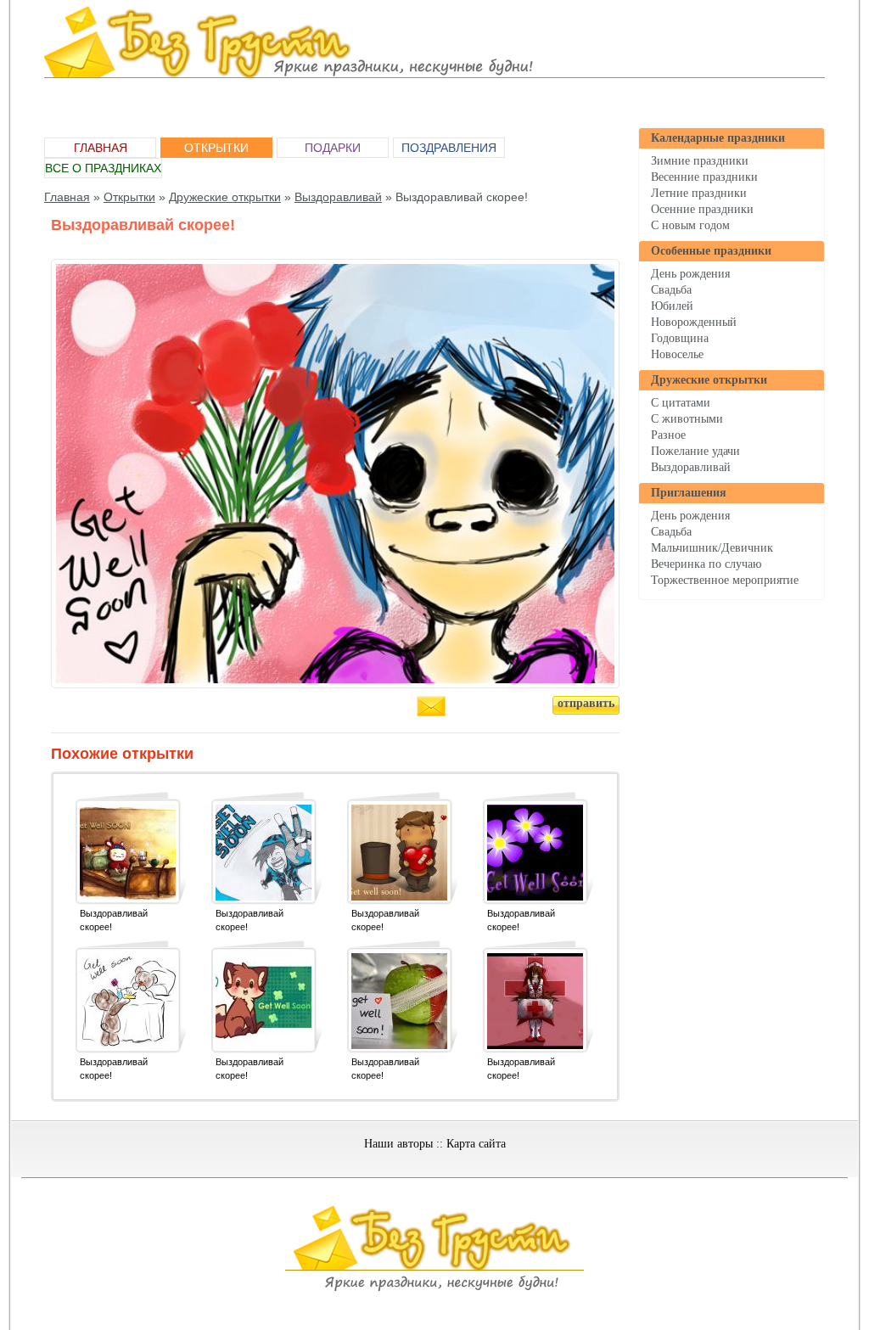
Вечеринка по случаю (706, 564)
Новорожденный (694, 322)
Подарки (333, 147)
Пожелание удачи (695, 451)
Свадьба (671, 289)
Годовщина (680, 338)
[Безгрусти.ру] (434, 1288)
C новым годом (690, 225)
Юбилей (672, 306)
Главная (100, 147)
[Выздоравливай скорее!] (128, 853)
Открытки (216, 147)
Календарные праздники (718, 138)
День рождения (690, 273)
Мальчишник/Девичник (712, 548)
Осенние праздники (702, 210)
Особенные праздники (711, 250)
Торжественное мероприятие (725, 580)
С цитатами (680, 402)
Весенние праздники (704, 177)
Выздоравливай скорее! (114, 920)
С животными (687, 418)
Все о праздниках (103, 168)
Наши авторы (398, 1143)
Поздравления (448, 147)
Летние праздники (699, 193)
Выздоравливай (691, 467)
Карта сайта (476, 1143)
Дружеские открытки (709, 379)
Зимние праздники (699, 160)
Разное (668, 435)
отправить (586, 703)
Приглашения (688, 492)
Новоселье (677, 354)
